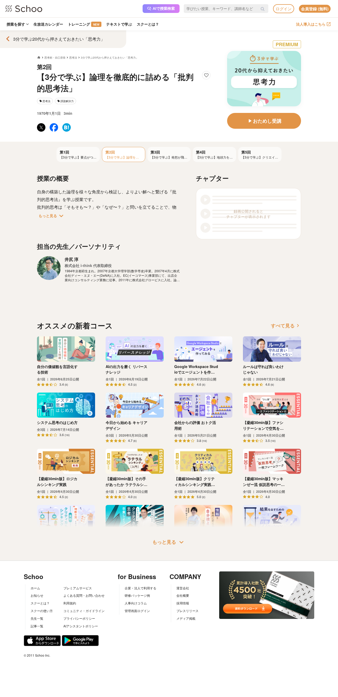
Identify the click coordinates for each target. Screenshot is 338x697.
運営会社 (182, 588)
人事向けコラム (136, 603)
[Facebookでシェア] (54, 127)
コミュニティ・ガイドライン (84, 610)
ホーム (35, 588)
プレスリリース (187, 610)
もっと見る (52, 216)
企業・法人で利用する (140, 588)
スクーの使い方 (42, 610)
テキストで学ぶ (119, 24)
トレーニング (83, 24)
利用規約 (69, 603)
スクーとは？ (148, 24)
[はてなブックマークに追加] (66, 127)
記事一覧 (37, 626)
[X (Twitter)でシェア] (41, 127)
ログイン (284, 8)
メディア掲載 (185, 618)
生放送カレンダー (48, 24)
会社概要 (182, 595)
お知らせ (37, 595)
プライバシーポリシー (79, 618)
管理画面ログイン (137, 610)
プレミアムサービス (77, 588)
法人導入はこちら (311, 24)
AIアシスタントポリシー (80, 626)
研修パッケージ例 (137, 595)
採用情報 (182, 603)
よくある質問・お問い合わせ (84, 595)
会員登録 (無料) (314, 9)
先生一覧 (37, 618)
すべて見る (286, 325)
